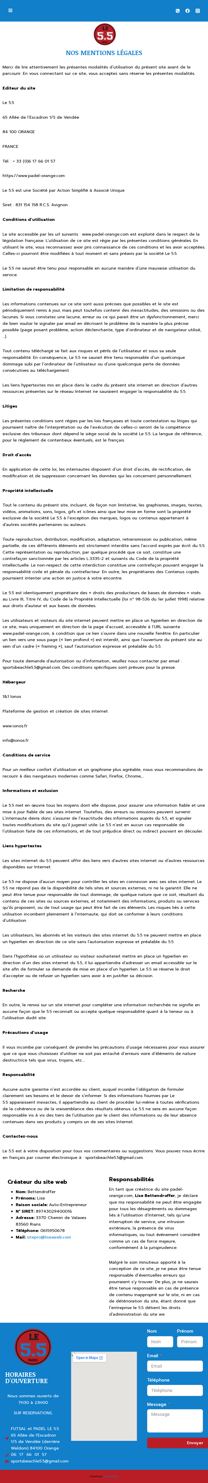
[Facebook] (187, 11)
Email (152, 1355)
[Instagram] (197, 11)
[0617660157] (178, 11)
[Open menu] (10, 10)
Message (156, 1404)
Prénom (185, 1331)
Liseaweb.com (110, 1476)
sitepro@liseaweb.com (49, 1237)
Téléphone (158, 1380)
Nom (152, 1331)
